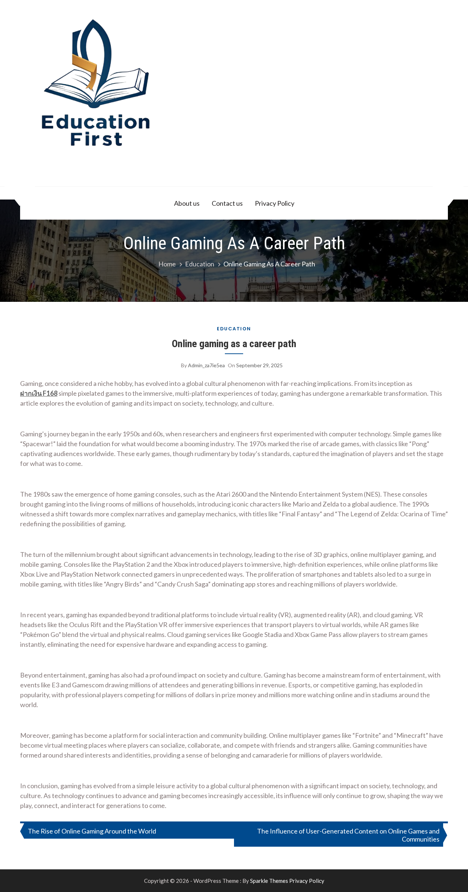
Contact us (227, 203)
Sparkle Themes (269, 880)
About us (187, 203)
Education (234, 328)
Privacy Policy (274, 203)
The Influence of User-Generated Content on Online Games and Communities (348, 835)
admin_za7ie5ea (206, 365)
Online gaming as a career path (234, 344)
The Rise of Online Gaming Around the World (92, 831)
